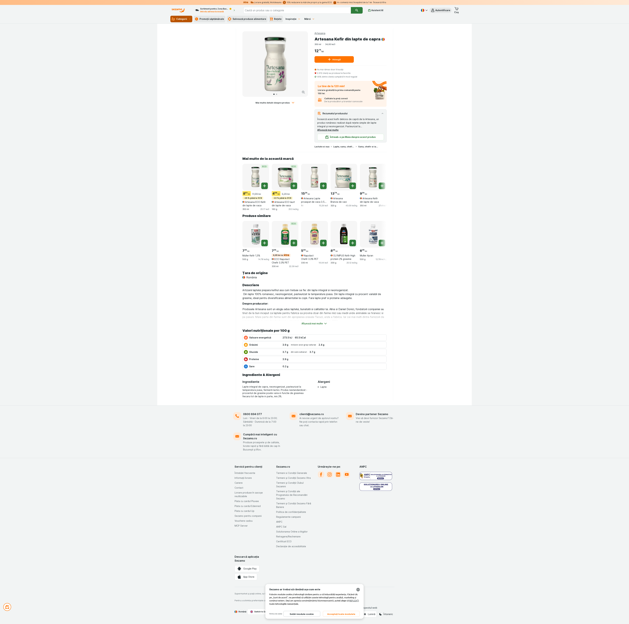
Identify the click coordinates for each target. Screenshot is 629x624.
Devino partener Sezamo (372, 414)
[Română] (424, 10)
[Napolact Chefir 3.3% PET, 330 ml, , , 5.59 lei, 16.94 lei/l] (314, 234)
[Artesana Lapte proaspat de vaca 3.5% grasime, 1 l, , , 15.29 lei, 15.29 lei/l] (314, 177)
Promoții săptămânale (212, 19)
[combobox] (297, 10)
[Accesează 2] (276, 94)
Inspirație (291, 19)
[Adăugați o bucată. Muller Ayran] (382, 243)
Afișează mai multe (328, 130)
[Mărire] (303, 92)
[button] (440, 10)
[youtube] (346, 474)
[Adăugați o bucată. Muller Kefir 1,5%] (264, 243)
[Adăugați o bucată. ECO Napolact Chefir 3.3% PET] (294, 243)
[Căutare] (357, 10)
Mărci (307, 19)
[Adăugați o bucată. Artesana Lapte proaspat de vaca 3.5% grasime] (323, 186)
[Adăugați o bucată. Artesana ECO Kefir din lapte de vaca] (264, 186)
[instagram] (329, 474)
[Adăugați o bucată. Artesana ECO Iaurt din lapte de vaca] (294, 186)
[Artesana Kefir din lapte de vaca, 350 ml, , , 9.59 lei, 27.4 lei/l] (373, 177)
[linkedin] (338, 474)
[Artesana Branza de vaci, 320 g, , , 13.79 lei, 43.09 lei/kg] (344, 177)
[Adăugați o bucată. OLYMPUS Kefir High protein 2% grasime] (352, 243)
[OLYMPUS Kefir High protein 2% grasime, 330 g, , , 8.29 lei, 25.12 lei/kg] (344, 234)
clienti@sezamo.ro (311, 414)
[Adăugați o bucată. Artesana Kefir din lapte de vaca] (382, 186)
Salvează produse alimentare (249, 19)
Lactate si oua (321, 146)
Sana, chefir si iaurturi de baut (368, 146)
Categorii (181, 19)
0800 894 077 (252, 414)
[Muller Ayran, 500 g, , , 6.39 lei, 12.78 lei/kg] (373, 234)
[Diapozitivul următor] (302, 64)
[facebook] (321, 474)
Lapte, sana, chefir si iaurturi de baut (343, 146)
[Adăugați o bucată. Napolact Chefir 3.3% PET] (323, 243)
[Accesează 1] (274, 94)
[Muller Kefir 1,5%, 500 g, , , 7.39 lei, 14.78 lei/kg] (255, 234)
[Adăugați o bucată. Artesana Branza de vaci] (352, 186)
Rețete (278, 19)
